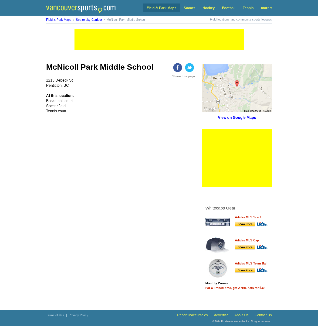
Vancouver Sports (80, 8)
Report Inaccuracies (192, 315)
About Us (241, 315)
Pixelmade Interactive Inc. (235, 321)
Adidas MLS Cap (247, 240)
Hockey (209, 8)
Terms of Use (55, 315)
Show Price (245, 224)
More (265, 8)
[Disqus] (121, 189)
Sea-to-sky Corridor (89, 19)
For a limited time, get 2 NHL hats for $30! (235, 288)
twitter (189, 67)
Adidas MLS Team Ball (251, 263)
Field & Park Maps (161, 8)
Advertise (221, 315)
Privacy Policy (78, 315)
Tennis (248, 8)
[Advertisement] (159, 39)
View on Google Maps (237, 118)
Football (228, 8)
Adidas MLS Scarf (248, 217)
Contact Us (263, 315)
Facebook (177, 67)
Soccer (189, 8)
